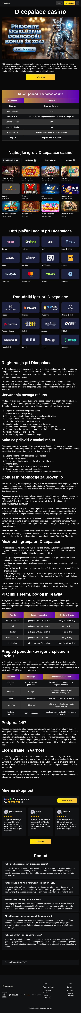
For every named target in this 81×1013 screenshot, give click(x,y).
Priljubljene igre (9, 160)
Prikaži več (40, 841)
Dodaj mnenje (67, 800)
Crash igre (49, 160)
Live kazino (29, 160)
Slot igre (69, 160)
